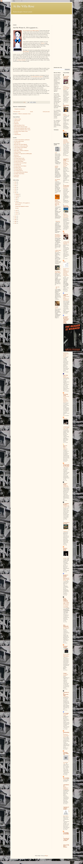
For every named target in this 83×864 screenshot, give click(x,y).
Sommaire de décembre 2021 (66, 486)
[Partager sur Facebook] (34, 102)
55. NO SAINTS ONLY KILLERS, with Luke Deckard (66, 298)
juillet (16, 197)
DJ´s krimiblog (66, 778)
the (42, 43)
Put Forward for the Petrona (66, 187)
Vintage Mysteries (17, 134)
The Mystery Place (17, 167)
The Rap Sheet (66, 185)
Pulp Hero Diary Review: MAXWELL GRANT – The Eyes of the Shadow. (66, 163)
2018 (15, 182)
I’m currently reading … (65, 715)
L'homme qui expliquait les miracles (22, 206)
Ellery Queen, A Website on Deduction (21, 150)
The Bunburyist (65, 233)
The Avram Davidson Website (19, 159)
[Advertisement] (17, 18)
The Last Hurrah (66, 466)
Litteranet (65, 418)
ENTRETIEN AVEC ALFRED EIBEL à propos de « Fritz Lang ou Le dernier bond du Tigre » (66, 604)
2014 (15, 189)
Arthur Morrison (17, 142)
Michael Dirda (26, 51)
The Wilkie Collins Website (19, 173)
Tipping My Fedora (65, 295)
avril (16, 201)
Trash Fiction (16, 175)
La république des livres (66, 504)
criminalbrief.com (66, 785)
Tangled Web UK (17, 156)
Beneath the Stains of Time (66, 206)
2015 (15, 187)
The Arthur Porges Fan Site (19, 158)
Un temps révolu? (56, 307)
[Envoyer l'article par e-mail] (28, 102)
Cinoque (65, 673)
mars (16, 210)
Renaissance (58, 221)
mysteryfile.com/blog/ (66, 159)
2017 (15, 183)
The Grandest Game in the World (20, 162)
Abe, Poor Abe (57, 287)
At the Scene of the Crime (66, 523)
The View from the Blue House (66, 465)
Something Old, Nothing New (65, 753)
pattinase (65, 132)
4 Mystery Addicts (17, 119)
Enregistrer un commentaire (20, 109)
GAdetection (16, 123)
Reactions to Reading (65, 575)
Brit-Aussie (16, 122)
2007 (15, 223)
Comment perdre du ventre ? (66, 506)
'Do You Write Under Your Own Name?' (66, 77)
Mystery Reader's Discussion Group (20, 126)
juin (16, 199)
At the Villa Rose (23, 6)
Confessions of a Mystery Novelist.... (66, 808)
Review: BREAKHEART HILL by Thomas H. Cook (66, 578)
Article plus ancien (46, 111)
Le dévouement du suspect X (37, 76)
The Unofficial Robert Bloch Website (21, 172)
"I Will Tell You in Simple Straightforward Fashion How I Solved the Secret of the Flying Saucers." (66, 269)
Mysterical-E (16, 155)
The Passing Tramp (65, 395)
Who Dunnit (16, 176)
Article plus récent (16, 111)
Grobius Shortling (17, 152)
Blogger (46, 855)
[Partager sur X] (32, 102)
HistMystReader (66, 733)
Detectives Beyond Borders (65, 549)
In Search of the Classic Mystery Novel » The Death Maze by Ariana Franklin (66, 320)
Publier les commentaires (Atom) (24, 113)
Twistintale (16, 132)
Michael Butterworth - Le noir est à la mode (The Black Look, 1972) (57, 203)
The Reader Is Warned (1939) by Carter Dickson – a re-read (66, 355)
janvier (16, 214)
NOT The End (18, 204)
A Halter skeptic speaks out (58, 251)
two (43, 43)
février (16, 212)
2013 (15, 191)
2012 (15, 192)
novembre (17, 196)
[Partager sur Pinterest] (35, 102)
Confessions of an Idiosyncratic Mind (21, 146)
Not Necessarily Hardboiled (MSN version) (22, 128)
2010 (15, 217)
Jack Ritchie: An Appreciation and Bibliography (23, 153)
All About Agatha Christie (19, 141)
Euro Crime (65, 375)
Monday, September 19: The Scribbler (65, 788)
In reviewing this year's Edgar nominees (31, 30)
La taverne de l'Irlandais (65, 675)
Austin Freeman (17, 120)
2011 (15, 216)
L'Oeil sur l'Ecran (65, 484)
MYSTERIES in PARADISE (66, 833)
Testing (64, 779)
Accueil (31, 111)
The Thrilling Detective (18, 170)
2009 (15, 219)
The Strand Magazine (18, 169)
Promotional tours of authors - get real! (66, 735)
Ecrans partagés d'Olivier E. (65, 599)
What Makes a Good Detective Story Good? (58, 236)
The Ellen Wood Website (18, 161)
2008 (15, 221)
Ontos (64, 262)
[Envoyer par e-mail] (30, 102)
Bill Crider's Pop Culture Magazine (20, 144)
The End (16, 208)
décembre (17, 194)
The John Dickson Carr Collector (20, 166)
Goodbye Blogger (56, 166)
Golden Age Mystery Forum (19, 125)
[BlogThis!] (31, 102)
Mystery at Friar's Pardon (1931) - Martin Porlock (66, 655)
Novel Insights (66, 713)
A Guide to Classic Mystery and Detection (22, 139)
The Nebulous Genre (57, 180)
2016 (15, 185)
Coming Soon (65, 696)
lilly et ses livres (65, 446)
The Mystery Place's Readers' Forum (21, 131)
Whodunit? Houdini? (65, 647)
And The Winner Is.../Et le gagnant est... (22, 202)
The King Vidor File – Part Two (66, 628)
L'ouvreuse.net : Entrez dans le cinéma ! (66, 839)
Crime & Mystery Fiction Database (20, 147)
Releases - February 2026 (66, 377)
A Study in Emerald (21, 59)
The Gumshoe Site (17, 164)
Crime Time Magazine (18, 149)
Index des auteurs (65, 448)
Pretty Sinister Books (66, 106)
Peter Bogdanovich (65, 625)
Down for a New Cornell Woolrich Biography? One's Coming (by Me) (66, 399)
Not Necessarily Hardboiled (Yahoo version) (22, 129)
